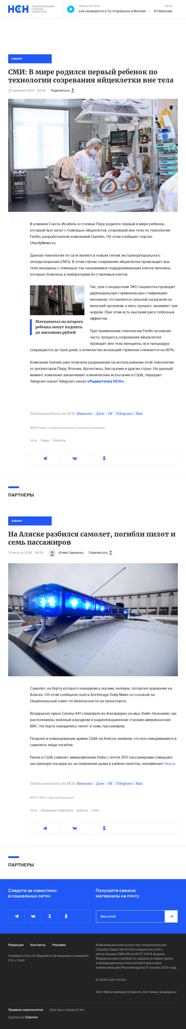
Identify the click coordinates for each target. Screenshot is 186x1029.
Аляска (82, 810)
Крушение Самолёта (57, 810)
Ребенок (59, 440)
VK (110, 413)
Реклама (59, 945)
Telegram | (125, 413)
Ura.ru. (170, 763)
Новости (84, 413)
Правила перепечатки (25, 1010)
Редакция (16, 945)
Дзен (100, 413)
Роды (45, 440)
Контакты (37, 945)
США (95, 810)
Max (139, 413)
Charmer (31, 1017)
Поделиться (60, 90)
